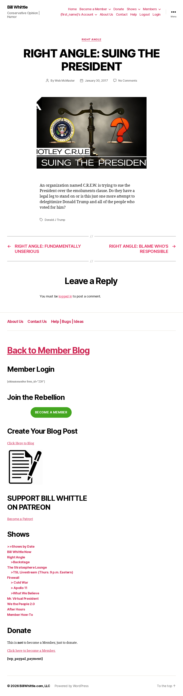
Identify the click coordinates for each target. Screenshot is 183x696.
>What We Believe (25, 593)
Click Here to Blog (20, 443)
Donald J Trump (55, 220)
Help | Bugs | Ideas (67, 321)
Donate (118, 9)
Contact (122, 14)
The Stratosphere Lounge (27, 567)
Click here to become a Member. (31, 651)
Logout (145, 14)
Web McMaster (65, 80)
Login (156, 14)
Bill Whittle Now (19, 552)
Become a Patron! (20, 519)
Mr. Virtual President (22, 598)
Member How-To (20, 615)
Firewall (13, 577)
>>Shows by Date (20, 546)
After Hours (16, 609)
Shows (132, 9)
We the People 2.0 (21, 604)
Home (72, 9)
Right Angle (91, 39)
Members (150, 9)
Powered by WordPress (72, 686)
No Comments (127, 80)
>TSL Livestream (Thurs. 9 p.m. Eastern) (42, 572)
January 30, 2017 (96, 80)
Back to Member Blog (48, 350)
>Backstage (20, 562)
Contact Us (37, 321)
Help (133, 14)
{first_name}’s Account (76, 14)
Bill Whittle (17, 7)
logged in (65, 296)
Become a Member (93, 9)
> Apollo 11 (19, 588)
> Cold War (19, 582)
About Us (106, 14)
